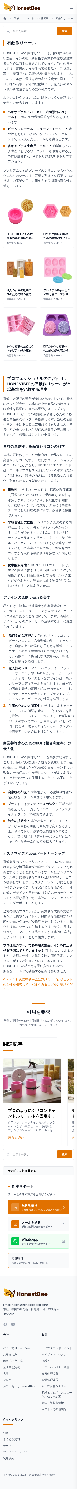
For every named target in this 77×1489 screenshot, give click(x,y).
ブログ (7, 1380)
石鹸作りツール (64, 18)
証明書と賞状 (11, 1367)
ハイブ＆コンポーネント (57, 1348)
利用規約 (8, 1458)
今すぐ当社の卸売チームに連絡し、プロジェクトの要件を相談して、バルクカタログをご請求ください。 (38, 984)
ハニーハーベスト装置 (55, 1367)
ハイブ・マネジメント (55, 1354)
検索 (65, 31)
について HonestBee (16, 1348)
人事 (6, 1373)
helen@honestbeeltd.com (30, 1305)
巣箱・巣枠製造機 (53, 1403)
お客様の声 (10, 1354)
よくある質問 (11, 1439)
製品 (16, 18)
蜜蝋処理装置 (50, 1380)
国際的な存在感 (13, 1361)
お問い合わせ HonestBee (19, 1386)
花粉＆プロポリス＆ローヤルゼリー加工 (57, 1394)
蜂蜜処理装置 (50, 1373)
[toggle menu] (71, 7)
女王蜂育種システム (54, 1386)
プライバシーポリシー (17, 1452)
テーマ (7, 1446)
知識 (6, 1433)
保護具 (46, 1361)
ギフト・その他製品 (37, 18)
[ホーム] (4, 18)
